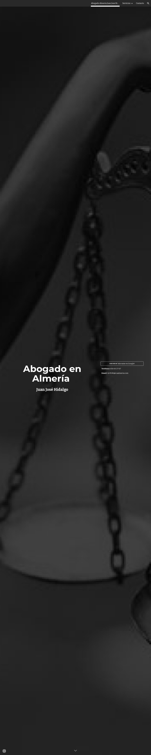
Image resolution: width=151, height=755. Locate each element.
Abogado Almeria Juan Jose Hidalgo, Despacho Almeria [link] (105, 3)
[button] (148, 3)
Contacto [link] (140, 3)
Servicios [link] (126, 3)
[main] (52, 377)
